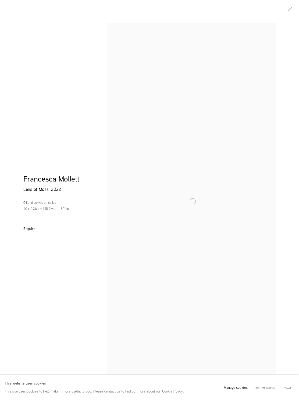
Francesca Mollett (51, 178)
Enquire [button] (29, 228)
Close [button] (288, 10)
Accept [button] (287, 387)
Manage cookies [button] (236, 387)
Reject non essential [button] (264, 387)
